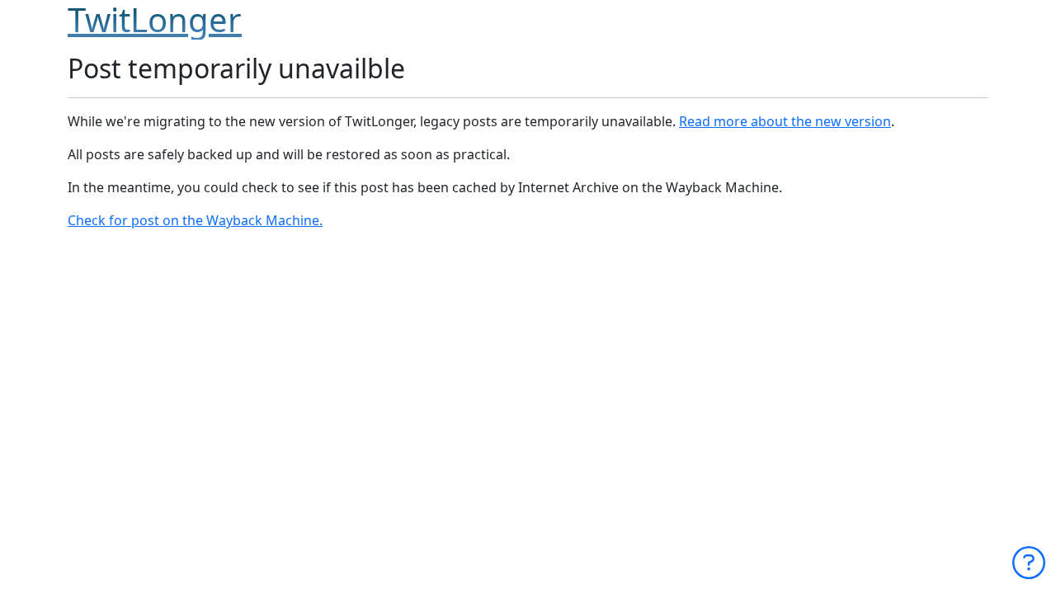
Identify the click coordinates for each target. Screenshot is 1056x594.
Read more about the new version (785, 121)
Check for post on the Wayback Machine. (195, 220)
